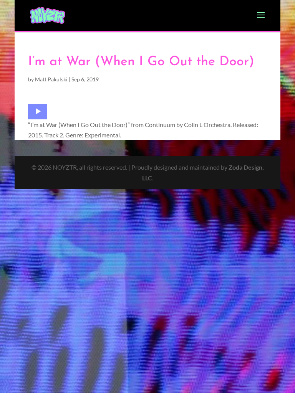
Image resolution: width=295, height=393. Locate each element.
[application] (37, 111)
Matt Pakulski (51, 79)
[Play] (38, 112)
